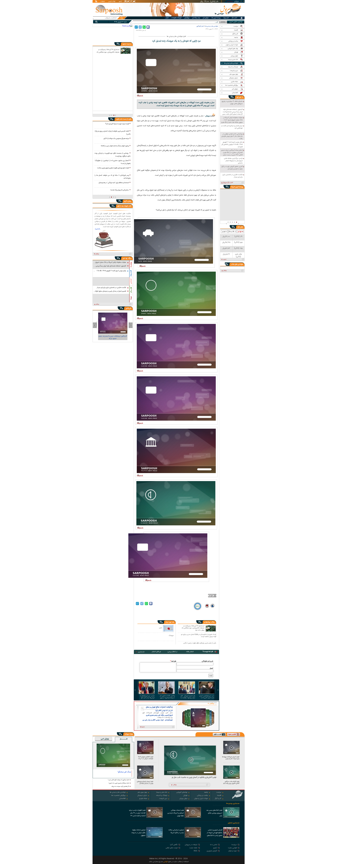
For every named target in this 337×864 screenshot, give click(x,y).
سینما (131, 298)
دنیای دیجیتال (142, 795)
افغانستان (122, 798)
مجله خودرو (143, 798)
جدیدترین (141, 652)
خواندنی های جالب (237, 264)
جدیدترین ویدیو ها (232, 803)
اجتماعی (131, 281)
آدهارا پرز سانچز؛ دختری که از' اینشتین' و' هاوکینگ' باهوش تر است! (112, 162)
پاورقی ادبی (105, 739)
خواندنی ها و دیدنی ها (211, 26)
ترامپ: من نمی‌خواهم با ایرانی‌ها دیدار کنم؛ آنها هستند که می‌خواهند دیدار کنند (147, 697)
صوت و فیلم (233, 851)
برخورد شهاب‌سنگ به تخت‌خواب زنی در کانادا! (115, 146)
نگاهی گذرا (173, 845)
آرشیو (120, 2)
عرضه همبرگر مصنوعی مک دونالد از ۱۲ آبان (116, 138)
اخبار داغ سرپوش (227, 182)
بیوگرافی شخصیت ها (118, 795)
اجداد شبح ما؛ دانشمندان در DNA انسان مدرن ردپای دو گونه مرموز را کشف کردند (198, 635)
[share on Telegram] (140, 27)
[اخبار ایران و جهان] (228, 16)
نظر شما (173, 661)
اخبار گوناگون (200, 26)
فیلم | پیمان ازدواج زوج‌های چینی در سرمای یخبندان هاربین (145, 782)
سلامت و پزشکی (202, 795)
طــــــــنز (124, 739)
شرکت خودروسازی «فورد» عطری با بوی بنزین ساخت (113, 168)
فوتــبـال (131, 290)
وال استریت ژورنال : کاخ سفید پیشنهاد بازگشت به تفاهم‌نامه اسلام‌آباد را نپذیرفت (187, 697)
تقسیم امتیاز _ (213, 22)
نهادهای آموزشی (181, 792)
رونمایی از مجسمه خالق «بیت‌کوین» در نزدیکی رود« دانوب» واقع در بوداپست (112, 154)
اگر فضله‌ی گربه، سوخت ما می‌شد (120, 787)
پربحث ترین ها (216, 18)
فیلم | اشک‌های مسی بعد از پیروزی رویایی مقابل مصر (214, 813)
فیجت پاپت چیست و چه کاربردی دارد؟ (117, 123)
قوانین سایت (232, 848)
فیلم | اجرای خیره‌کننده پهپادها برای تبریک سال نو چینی (230, 758)
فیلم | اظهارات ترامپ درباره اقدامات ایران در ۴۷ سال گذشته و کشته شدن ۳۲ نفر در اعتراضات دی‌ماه (137, 813)
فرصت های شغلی (171, 848)
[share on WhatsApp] (144, 27)
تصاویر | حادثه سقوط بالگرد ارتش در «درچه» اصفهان (138, 833)
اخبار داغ (234, 18)
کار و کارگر (218, 798)
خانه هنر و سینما (161, 792)
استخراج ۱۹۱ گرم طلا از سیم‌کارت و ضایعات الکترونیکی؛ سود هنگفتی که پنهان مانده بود (193, 628)
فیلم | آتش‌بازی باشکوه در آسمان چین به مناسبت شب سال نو (194, 777)
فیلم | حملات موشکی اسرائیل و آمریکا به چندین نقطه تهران (175, 813)
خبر (240, 97)
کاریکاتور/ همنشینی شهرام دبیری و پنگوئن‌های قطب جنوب (112, 337)
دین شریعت (163, 798)
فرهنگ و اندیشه (161, 795)
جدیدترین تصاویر (233, 823)
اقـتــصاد (131, 273)
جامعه (206, 792)
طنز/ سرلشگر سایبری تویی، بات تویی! (119, 783)
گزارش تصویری (212, 851)
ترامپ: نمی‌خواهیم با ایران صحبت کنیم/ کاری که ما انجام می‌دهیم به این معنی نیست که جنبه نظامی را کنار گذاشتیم (207, 697)
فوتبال (185, 795)
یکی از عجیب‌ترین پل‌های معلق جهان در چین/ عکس (199, 643)
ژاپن (160, 628)
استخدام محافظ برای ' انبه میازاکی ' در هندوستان (114, 182)
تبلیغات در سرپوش (191, 845)
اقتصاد (219, 795)
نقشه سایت (193, 848)
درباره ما (234, 845)
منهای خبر (206, 18)
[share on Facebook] (148, 27)
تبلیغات (103, 2)
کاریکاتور (128, 308)
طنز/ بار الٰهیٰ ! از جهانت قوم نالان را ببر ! (118, 780)
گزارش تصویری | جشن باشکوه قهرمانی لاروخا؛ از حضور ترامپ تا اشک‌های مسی (214, 833)
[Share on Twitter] (136, 27)
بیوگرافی (186, 18)
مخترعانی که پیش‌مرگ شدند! (119, 190)
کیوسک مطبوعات (176, 18)
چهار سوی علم (142, 792)
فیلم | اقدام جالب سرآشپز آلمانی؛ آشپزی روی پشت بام (231, 782)
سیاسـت (131, 264)
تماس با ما (213, 845)
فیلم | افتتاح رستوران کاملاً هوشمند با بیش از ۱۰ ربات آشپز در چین (145, 758)
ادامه (224, 259)
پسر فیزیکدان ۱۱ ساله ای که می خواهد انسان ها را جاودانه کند (112, 177)
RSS (195, 851)
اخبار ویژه (226, 18)
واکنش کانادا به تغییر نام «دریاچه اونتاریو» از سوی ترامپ (167, 697)
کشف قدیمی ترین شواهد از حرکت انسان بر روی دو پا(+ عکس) (112, 132)
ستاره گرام (127, 201)
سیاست (218, 792)
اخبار (167, 18)
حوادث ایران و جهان (201, 798)
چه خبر (125, 258)
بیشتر (97, 254)
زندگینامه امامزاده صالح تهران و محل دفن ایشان (159, 707)
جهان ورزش (183, 798)
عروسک (171, 635)
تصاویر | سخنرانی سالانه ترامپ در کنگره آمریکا (176, 831)
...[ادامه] (98, 229)
